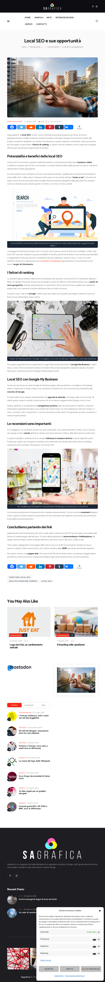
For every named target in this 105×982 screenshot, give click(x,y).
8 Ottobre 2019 (32, 773)
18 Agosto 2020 (16, 641)
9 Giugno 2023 (30, 121)
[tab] (14, 705)
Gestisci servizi (45, 960)
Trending (14, 705)
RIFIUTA (69, 969)
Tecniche (22, 727)
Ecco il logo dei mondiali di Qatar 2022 (34, 777)
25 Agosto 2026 (30, 896)
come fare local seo (19, 577)
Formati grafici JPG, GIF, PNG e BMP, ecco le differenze (33, 807)
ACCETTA (49, 969)
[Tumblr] (59, 127)
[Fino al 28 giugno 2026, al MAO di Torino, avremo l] (18, 959)
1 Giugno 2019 (32, 803)
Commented (28, 705)
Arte (20, 896)
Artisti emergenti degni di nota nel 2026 (38, 899)
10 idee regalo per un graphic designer (32, 792)
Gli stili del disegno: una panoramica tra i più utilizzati (34, 732)
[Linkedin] (40, 127)
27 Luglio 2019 (38, 712)
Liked (43, 705)
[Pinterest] (49, 127)
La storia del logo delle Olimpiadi (34, 761)
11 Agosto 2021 (63, 641)
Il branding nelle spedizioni (71, 644)
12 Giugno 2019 (32, 788)
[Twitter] (21, 127)
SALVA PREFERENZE (91, 969)
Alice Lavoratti (55, 121)
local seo (46, 581)
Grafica (22, 758)
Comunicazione (53, 47)
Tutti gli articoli (34, 47)
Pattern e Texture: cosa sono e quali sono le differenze (33, 747)
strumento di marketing (50, 261)
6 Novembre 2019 (33, 758)
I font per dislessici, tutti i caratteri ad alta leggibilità (34, 717)
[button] (100, 910)
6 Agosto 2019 (33, 743)
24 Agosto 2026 (30, 909)
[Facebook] (11, 127)
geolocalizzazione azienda (23, 581)
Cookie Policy (59, 975)
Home (24, 47)
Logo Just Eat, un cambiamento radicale (26, 646)
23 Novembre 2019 (34, 727)
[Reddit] (30, 127)
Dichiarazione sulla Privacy (75, 975)
